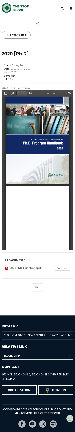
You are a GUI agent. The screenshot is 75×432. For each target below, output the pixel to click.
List (37, 287)
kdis (6, 335)
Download (62, 268)
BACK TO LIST (18, 34)
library (53, 335)
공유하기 (37, 23)
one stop (18, 335)
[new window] (22, 424)
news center (36, 335)
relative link (12, 355)
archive (66, 335)
